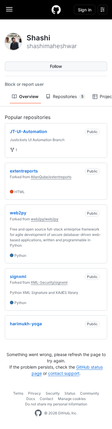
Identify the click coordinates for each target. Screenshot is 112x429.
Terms (18, 393)
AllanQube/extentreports (51, 177)
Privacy (34, 393)
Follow (56, 66)
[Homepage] (56, 9)
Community (89, 393)
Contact (46, 398)
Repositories (68, 96)
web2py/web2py (45, 219)
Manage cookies (72, 398)
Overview (29, 96)
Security (53, 393)
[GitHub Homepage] (38, 413)
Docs (30, 398)
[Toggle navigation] (9, 9)
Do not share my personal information (56, 404)
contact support (63, 373)
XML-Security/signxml (49, 282)
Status (70, 393)
